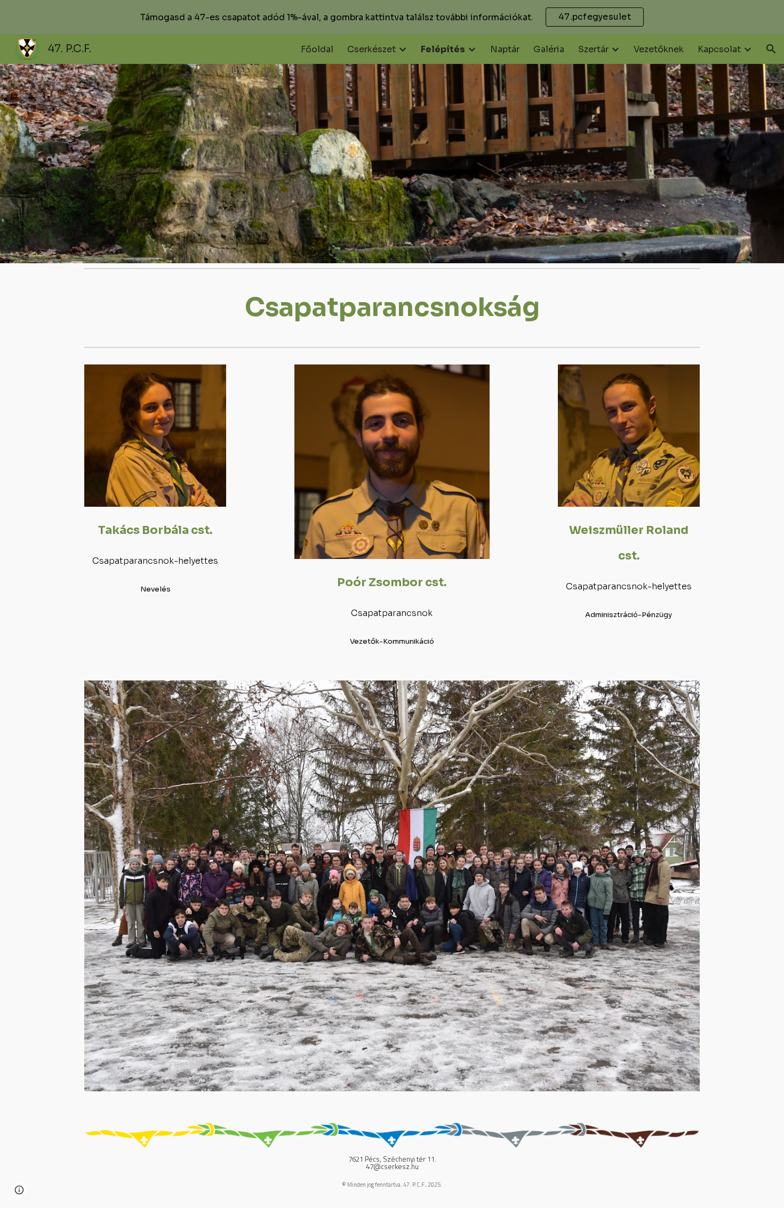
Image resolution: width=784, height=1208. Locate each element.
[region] (392, 17)
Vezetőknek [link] (659, 49)
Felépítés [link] (443, 49)
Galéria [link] (548, 49)
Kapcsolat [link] (719, 49)
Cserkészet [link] (371, 49)
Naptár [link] (504, 49)
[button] (771, 49)
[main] (392, 307)
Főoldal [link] (317, 49)
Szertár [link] (593, 49)
